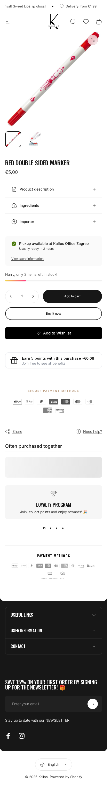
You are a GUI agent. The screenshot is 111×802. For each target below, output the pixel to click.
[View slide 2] (50, 528)
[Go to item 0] (13, 139)
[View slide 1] (44, 528)
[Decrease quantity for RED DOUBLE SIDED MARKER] (10, 296)
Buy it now (53, 313)
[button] (86, 21)
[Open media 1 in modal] (93, 40)
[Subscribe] (93, 704)
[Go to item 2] (33, 139)
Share (17, 431)
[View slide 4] (63, 528)
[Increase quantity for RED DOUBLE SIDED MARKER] (33, 296)
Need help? (92, 431)
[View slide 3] (57, 528)
